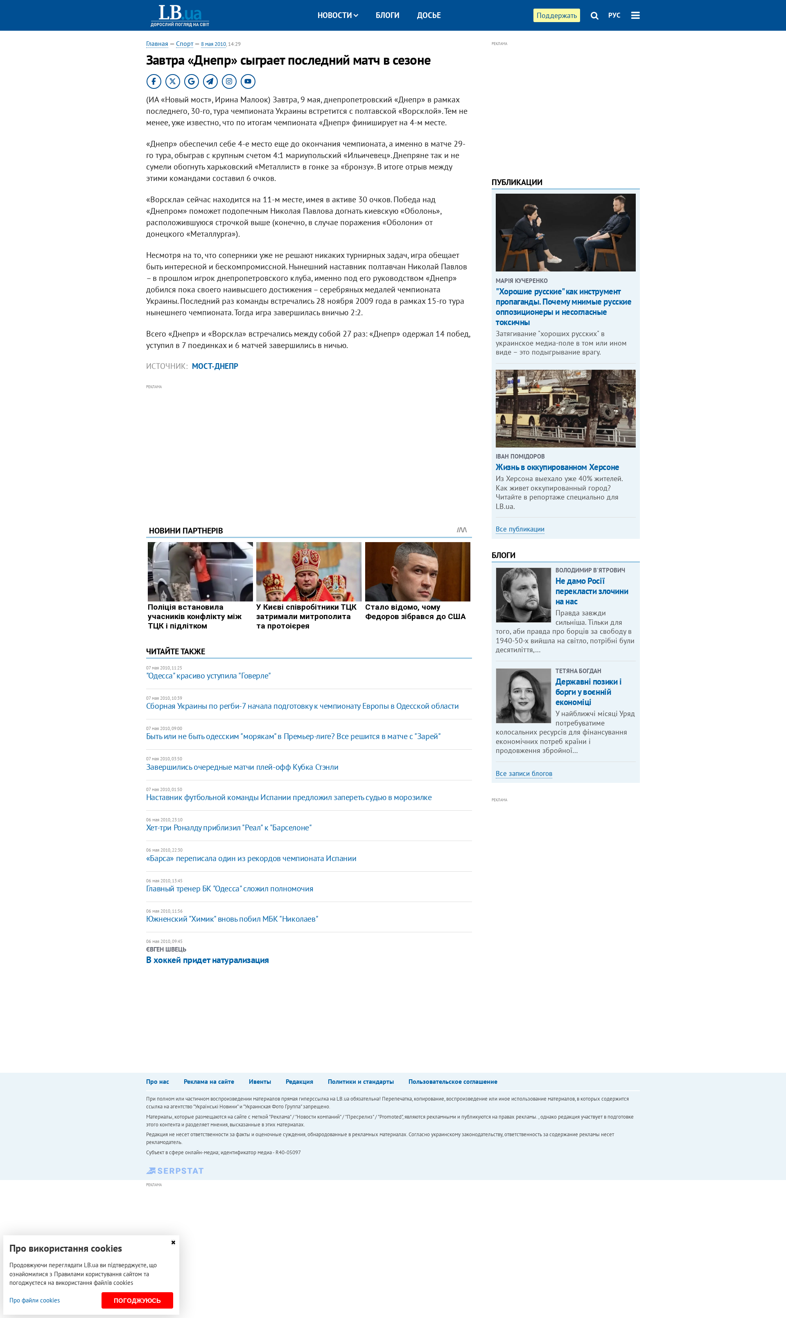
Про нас (157, 1081)
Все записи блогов (524, 773)
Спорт (184, 43)
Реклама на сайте (209, 1081)
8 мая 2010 (213, 44)
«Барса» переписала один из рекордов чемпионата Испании (251, 858)
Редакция (299, 1081)
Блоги (388, 15)
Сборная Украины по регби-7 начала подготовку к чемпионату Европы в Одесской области (302, 706)
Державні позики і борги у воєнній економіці (589, 692)
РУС (614, 15)
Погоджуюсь (137, 1300)
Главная (157, 43)
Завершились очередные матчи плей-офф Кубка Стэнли (242, 767)
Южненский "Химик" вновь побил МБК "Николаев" (232, 918)
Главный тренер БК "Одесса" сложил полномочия (229, 888)
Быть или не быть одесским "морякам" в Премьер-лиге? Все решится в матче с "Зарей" (293, 736)
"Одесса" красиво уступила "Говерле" (208, 675)
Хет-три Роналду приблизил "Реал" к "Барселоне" (229, 827)
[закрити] (173, 1242)
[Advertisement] (309, 448)
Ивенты (260, 1081)
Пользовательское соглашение (453, 1081)
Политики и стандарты (361, 1081)
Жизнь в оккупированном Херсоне (557, 466)
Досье (429, 15)
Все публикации (520, 529)
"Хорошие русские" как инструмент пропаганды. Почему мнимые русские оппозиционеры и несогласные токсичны (563, 307)
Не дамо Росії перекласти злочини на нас (592, 591)
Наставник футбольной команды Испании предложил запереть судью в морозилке (289, 797)
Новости (335, 15)
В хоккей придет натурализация (207, 959)
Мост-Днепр (215, 366)
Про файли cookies (34, 1300)
